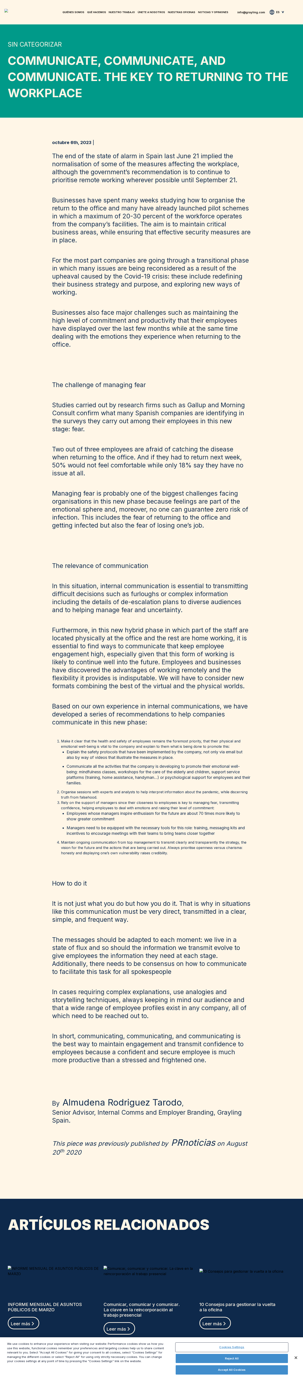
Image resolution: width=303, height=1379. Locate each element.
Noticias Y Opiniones (213, 12)
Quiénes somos (73, 12)
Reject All (232, 1358)
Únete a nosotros (151, 12)
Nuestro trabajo (122, 12)
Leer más (20, 1323)
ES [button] (278, 12)
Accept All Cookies (232, 1369)
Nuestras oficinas (181, 12)
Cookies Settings (231, 1347)
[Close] (296, 1358)
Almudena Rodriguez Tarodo (122, 1102)
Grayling (7, 10)
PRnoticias (193, 1142)
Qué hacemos (96, 12)
